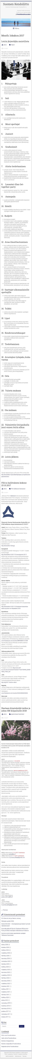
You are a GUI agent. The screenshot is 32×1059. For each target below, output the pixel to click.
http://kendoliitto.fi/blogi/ (8, 546)
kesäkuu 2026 (5, 947)
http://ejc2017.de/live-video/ (9, 682)
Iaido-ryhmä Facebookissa (8, 1038)
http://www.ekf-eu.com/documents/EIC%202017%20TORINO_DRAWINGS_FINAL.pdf (15, 669)
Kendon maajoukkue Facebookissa (11, 1043)
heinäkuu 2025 (5, 964)
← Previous (4, 910)
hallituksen (13, 496)
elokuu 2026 (4, 944)
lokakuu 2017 (5, 1017)
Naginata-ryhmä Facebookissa (9, 1046)
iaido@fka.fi (12, 854)
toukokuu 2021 (5, 986)
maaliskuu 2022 (5, 983)
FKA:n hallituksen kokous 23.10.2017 (14, 484)
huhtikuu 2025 (5, 967)
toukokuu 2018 (5, 1006)
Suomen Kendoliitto (16, 4)
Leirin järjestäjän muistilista (15, 41)
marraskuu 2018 (5, 1003)
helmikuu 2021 (5, 994)
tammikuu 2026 (5, 958)
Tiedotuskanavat (18, 1056)
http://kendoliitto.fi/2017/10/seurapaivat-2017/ (14, 554)
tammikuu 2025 (5, 972)
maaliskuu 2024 (5, 975)
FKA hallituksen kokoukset (18, 489)
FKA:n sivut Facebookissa (8, 1035)
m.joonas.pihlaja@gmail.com (17, 857)
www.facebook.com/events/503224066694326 (14, 693)
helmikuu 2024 (5, 978)
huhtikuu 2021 (5, 989)
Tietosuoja (24, 1056)
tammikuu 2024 (5, 981)
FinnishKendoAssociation (24, 14)
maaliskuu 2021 (5, 992)
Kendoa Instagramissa (7, 1041)
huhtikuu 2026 (5, 950)
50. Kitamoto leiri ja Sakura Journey (11, 918)
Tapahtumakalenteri (10, 1056)
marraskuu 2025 (5, 961)
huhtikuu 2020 (5, 997)
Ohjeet (13, 45)
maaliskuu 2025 (5, 969)
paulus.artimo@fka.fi (7, 897)
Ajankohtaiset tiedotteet (17, 714)
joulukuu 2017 (5, 1011)
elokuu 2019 (4, 1000)
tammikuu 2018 (5, 1008)
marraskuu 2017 (5, 1014)
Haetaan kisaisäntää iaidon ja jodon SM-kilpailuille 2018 (15, 709)
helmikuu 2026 (5, 955)
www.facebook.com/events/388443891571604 (14, 640)
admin (5, 45)
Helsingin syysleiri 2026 (7, 921)
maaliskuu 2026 (5, 953)
